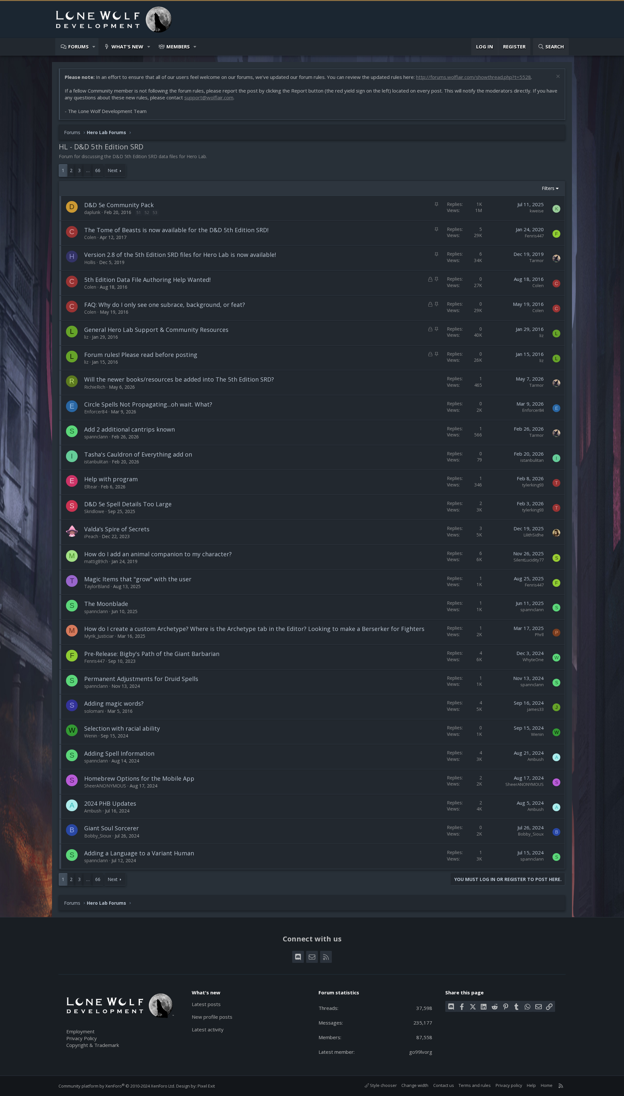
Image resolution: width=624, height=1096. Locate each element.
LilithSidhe (534, 535)
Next (113, 170)
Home (546, 1085)
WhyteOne (533, 659)
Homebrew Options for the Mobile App (139, 778)
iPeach (91, 536)
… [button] (88, 170)
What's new (127, 46)
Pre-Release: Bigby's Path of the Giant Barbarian (151, 654)
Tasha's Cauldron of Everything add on (138, 454)
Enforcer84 (95, 412)
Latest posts (206, 1004)
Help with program (111, 479)
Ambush (535, 759)
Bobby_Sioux (97, 836)
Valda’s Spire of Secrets (117, 529)
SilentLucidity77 (529, 560)
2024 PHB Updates (110, 803)
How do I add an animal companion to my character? (158, 554)
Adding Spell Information (119, 753)
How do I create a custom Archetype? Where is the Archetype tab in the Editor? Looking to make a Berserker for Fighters (254, 629)
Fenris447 (534, 236)
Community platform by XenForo (116, 1086)
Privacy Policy (81, 1038)
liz (86, 337)
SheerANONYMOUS (105, 786)
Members (178, 46)
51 (138, 212)
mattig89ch (96, 561)
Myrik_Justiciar (99, 636)
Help (531, 1085)
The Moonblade (106, 604)
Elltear (90, 487)
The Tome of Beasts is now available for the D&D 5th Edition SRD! (176, 230)
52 (147, 212)
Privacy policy (509, 1085)
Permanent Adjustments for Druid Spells (141, 679)
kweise (537, 211)
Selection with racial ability (122, 728)
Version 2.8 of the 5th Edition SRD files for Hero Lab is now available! (180, 254)
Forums (78, 46)
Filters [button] (548, 188)
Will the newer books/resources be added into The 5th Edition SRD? (179, 379)
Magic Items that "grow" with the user (137, 579)
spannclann (96, 437)
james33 (535, 709)
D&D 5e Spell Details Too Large (128, 504)
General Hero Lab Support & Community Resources (156, 330)
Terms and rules (475, 1085)
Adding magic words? (114, 703)
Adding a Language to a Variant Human (139, 853)
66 (97, 170)
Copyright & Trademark (92, 1045)
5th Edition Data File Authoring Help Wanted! (147, 279)
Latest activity (208, 1029)
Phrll (539, 634)
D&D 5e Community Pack (119, 205)
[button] (94, 46)
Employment (80, 1031)
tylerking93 (533, 485)
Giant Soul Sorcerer (111, 828)
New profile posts (212, 1017)
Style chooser (383, 1085)
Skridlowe (94, 511)
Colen (90, 237)
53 (155, 212)
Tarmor (536, 260)
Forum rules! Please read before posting (140, 355)
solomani (94, 711)
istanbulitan (96, 462)
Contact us (443, 1085)
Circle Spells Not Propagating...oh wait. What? (148, 404)
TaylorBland (97, 586)
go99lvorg (420, 1052)
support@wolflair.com (208, 97)
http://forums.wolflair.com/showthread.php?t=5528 (473, 77)
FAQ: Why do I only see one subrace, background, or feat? (164, 305)
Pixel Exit (206, 1086)
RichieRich (94, 387)
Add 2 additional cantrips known (129, 429)
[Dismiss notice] (557, 77)
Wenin (90, 736)
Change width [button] (414, 1085)
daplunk (92, 212)
